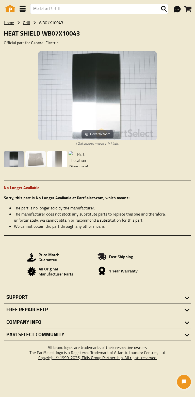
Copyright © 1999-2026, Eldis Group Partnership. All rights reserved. (97, 357)
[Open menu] (22, 8)
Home (9, 22)
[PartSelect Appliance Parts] (10, 9)
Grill (26, 22)
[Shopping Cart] (187, 9)
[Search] (164, 9)
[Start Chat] (184, 382)
